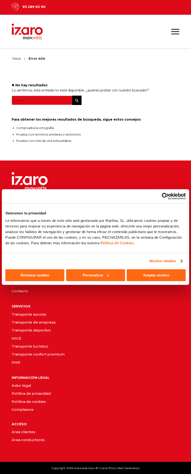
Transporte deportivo (31, 330)
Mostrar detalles (163, 261)
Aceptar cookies (156, 275)
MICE (16, 338)
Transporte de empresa (33, 322)
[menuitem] (173, 31)
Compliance (23, 409)
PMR (16, 362)
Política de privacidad (31, 393)
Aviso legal (21, 385)
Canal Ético (108, 468)
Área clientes (23, 432)
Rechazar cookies (34, 275)
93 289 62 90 (33, 7)
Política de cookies (29, 401)
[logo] (32, 31)
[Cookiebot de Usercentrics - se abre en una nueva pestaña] (165, 196)
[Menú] (173, 31)
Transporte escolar (29, 314)
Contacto (20, 291)
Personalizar (93, 275)
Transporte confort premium (38, 354)
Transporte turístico (30, 346)
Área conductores (28, 440)
